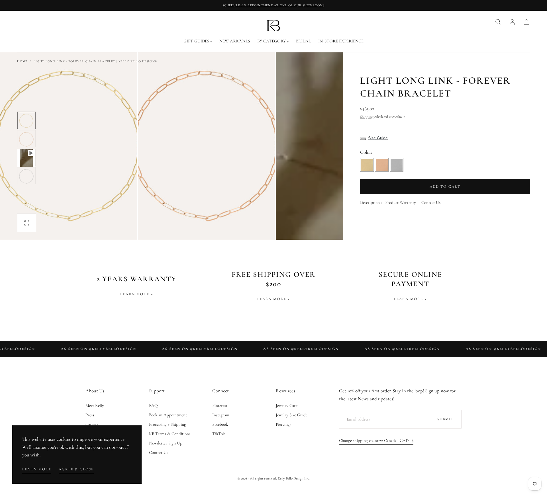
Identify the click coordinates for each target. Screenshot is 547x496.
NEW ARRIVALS (234, 41)
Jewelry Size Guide (291, 414)
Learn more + (136, 294)
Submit (445, 419)
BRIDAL (303, 41)
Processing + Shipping (167, 424)
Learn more (37, 469)
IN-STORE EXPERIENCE (341, 41)
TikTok (218, 433)
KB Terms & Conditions (169, 433)
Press (89, 414)
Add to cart (445, 186)
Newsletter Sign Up (165, 443)
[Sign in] (512, 22)
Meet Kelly (94, 405)
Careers (91, 424)
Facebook (220, 424)
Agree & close (76, 469)
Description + (371, 202)
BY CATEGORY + (273, 41)
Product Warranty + (402, 202)
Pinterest (219, 405)
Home (22, 61)
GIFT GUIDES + (197, 41)
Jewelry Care (286, 405)
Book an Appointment (168, 414)
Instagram (220, 414)
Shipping (366, 116)
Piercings (283, 424)
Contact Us (430, 202)
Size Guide (378, 138)
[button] (498, 22)
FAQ (153, 405)
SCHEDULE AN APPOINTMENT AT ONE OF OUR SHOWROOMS (273, 5)
